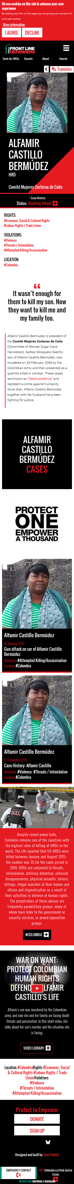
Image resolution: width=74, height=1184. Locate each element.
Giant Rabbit (51, 1154)
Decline (32, 32)
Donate (28, 58)
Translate (64, 69)
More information (14, 24)
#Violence (10, 240)
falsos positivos (40, 379)
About (45, 58)
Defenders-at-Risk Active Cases (55, 1172)
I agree (11, 32)
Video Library (33, 1047)
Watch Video (37, 988)
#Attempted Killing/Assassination (25, 250)
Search (63, 58)
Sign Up (37, 1130)
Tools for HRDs (11, 58)
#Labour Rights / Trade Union (22, 225)
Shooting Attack (39, 203)
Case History (38, 198)
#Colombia (11, 264)
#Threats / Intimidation (19, 245)
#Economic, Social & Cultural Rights (27, 220)
